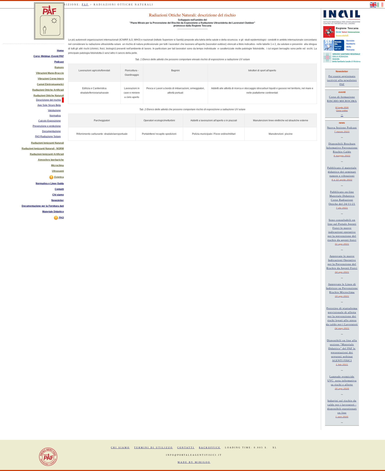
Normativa (55, 115)
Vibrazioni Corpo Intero (51, 78)
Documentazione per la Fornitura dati (43, 206)
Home (60, 50)
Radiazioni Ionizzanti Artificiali (47, 154)
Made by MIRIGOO (194, 462)
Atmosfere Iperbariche (51, 159)
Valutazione (54, 110)
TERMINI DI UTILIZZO (153, 447)
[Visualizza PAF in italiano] (380, 4)
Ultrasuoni (58, 171)
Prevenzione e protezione (47, 126)
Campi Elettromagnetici (50, 84)
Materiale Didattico (53, 211)
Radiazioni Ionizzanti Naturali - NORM (43, 148)
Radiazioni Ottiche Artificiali (48, 90)
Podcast (59, 61)
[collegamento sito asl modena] (341, 57)
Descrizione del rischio (48, 100)
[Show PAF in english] (373, 4)
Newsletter (57, 200)
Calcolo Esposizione (49, 120)
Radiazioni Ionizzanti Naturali (47, 143)
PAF (85, 4)
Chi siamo (58, 194)
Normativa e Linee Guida (50, 183)
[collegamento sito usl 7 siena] (333, 45)
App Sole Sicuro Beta (49, 105)
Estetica (59, 177)
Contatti (59, 189)
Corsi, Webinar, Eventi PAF (48, 56)
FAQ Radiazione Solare (48, 136)
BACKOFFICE (210, 447)
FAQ (61, 217)
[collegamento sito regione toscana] (329, 31)
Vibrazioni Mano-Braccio (50, 73)
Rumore (59, 67)
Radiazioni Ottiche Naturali (48, 95)
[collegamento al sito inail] (341, 17)
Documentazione (51, 131)
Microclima (57, 165)
